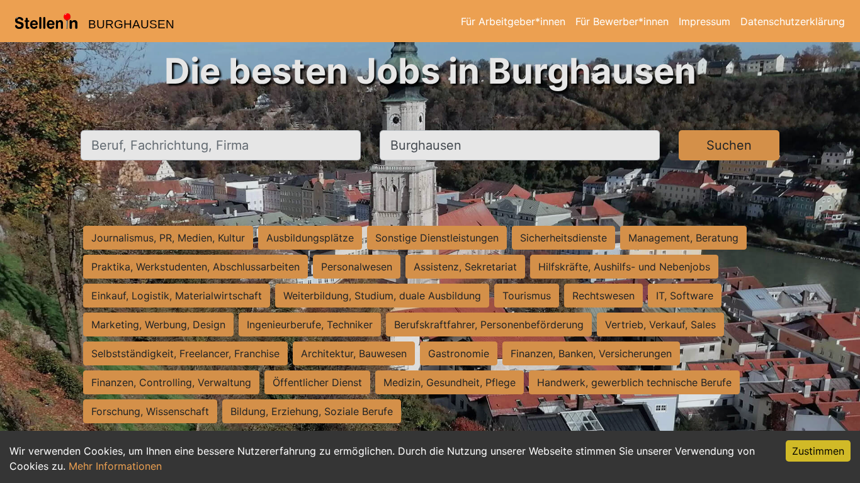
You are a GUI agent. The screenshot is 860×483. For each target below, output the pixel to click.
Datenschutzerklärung (792, 21)
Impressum (704, 21)
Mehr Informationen (115, 466)
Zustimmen (818, 451)
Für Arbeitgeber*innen (513, 21)
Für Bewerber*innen (622, 21)
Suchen (729, 145)
